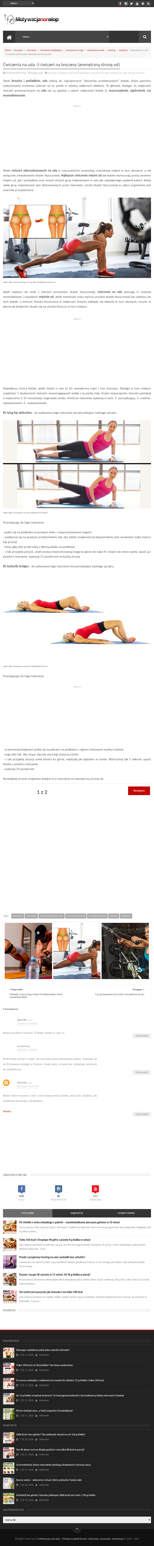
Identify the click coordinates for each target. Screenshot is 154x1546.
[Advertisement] (77, 135)
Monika (22, 1082)
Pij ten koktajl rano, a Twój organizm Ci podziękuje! (44, 1410)
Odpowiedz (141, 1035)
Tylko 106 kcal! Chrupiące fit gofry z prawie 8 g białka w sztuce (55, 1240)
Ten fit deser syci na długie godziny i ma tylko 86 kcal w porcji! (50, 1449)
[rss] (148, 3)
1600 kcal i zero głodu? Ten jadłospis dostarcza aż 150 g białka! (50, 1434)
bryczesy (18, 50)
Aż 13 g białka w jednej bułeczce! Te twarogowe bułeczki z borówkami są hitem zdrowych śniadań (70, 1395)
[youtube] (137, 3)
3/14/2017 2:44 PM (27, 1023)
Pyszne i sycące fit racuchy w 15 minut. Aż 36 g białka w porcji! (55, 1274)
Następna (139, 790)
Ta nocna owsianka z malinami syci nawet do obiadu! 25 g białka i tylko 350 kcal (60, 1380)
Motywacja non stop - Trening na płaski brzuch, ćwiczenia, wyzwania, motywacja (80, 1539)
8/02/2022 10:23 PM (27, 1086)
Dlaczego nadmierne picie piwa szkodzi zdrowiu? (43, 1350)
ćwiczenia (31, 50)
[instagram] (125, 3)
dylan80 (22, 1020)
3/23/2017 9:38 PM (27, 1050)
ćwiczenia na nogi (74, 50)
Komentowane (126, 1213)
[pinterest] (142, 3)
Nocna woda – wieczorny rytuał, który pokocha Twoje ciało (49, 1480)
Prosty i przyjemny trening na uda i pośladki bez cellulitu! (52, 1257)
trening (111, 50)
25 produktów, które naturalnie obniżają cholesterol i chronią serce (53, 1465)
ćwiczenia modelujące (51, 50)
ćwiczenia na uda (95, 50)
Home (8, 50)
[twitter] (131, 3)
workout (123, 50)
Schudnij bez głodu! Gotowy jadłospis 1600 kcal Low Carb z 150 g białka (55, 1495)
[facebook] (120, 3)
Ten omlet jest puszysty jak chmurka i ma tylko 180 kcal (51, 1292)
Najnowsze (77, 1213)
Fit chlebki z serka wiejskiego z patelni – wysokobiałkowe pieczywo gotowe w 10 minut (69, 1222)
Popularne (28, 1213)
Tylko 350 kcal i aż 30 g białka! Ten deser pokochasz (44, 1365)
